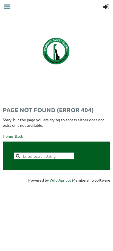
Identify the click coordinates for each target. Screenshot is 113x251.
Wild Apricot (60, 179)
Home (8, 136)
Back (19, 136)
